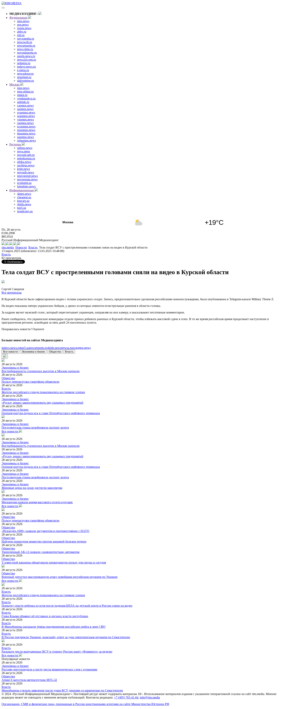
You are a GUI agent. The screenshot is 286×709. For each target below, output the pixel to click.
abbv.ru (21, 31)
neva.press (23, 151)
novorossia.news (27, 179)
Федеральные (18, 17)
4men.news (24, 193)
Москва (14, 84)
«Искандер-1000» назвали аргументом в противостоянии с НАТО (45, 531)
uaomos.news (25, 137)
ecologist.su (24, 183)
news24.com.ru (26, 59)
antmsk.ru (23, 102)
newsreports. (38, 347)
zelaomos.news (26, 140)
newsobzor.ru (25, 73)
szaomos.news (26, 116)
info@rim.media (150, 697)
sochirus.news (25, 165)
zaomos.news (25, 123)
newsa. (66, 347)
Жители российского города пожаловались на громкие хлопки (43, 392)
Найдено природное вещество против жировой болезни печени (44, 541)
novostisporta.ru (27, 52)
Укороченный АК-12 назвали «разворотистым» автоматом (40, 552)
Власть (33, 247)
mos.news (23, 21)
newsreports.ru (26, 45)
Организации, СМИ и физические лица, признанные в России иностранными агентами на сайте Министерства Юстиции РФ (85, 704)
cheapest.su (24, 197)
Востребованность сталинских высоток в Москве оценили (41, 371)
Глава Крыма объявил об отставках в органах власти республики (45, 616)
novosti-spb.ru (26, 155)
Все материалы (12, 292)
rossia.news (24, 28)
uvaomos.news (26, 126)
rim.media (8, 247)
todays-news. (11, 347)
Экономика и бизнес (33, 351)
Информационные (22, 190)
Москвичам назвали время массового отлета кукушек (37, 502)
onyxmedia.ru (25, 38)
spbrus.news (24, 148)
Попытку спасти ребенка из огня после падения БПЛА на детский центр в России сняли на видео (67, 605)
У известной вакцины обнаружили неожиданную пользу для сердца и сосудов (54, 562)
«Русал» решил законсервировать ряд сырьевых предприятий (42, 402)
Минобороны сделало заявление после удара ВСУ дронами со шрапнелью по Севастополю (62, 690)
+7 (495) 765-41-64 (126, 697)
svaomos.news (26, 112)
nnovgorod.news (27, 176)
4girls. (54, 347)
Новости (21, 247)
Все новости (10, 351)
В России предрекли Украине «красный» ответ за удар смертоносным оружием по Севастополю (66, 637)
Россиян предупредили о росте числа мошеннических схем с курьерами (49, 669)
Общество (55, 351)
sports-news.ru (26, 56)
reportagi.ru (24, 77)
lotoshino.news (26, 186)
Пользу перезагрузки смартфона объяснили (30, 381)
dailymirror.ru (25, 80)
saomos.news (25, 109)
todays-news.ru (26, 66)
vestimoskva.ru (26, 98)
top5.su (21, 207)
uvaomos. (81, 347)
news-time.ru (25, 49)
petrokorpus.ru (26, 158)
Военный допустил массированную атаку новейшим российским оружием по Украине (60, 577)
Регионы (15, 144)
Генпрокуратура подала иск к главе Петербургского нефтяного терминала (51, 413)
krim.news (23, 169)
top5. (24, 347)
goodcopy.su (25, 211)
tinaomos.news (26, 133)
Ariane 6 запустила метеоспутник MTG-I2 (29, 680)
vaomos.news (25, 119)
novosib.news (25, 172)
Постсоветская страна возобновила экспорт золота (35, 427)
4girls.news (24, 204)
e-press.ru (23, 70)
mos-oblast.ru (25, 91)
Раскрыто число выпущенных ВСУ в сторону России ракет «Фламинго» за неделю (57, 651)
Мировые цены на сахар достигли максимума (32, 487)
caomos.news (25, 105)
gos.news (23, 24)
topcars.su (23, 200)
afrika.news (24, 162)
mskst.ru (22, 95)
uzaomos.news (26, 130)
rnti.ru (21, 35)
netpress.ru (23, 63)
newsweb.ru (24, 42)
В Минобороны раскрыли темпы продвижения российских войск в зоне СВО (53, 626)
